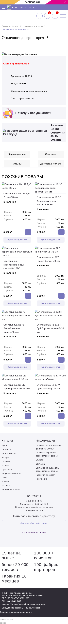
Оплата (39, 460)
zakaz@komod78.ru (33, 510)
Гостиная (6, 449)
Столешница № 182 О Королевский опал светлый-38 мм (49, 201)
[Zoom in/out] (11, 619)
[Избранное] (47, 15)
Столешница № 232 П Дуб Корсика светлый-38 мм (50, 328)
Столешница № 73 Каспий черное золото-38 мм (13, 328)
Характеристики (17, 154)
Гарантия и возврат (45, 475)
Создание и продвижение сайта (16, 612)
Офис (4, 477)
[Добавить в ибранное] (62, 44)
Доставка (40, 464)
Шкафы (5, 457)
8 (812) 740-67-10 (21, 7)
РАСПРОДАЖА (33, 2)
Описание (50, 154)
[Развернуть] (8, 619)
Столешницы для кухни (31, 26)
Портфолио (41, 479)
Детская (6, 465)
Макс (9, 7)
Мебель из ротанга (11, 489)
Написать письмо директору (34, 516)
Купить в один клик (17, 239)
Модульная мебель (11, 473)
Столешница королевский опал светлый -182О (13, 265)
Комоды (5, 481)
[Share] (4, 619)
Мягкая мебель (9, 453)
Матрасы (6, 485)
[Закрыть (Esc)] (1, 619)
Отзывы (17, 163)
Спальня (6, 461)
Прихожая (7, 469)
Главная (6, 26)
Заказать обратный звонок (34, 523)
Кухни (15, 26)
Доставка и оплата (50, 163)
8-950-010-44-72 (34, 501)
